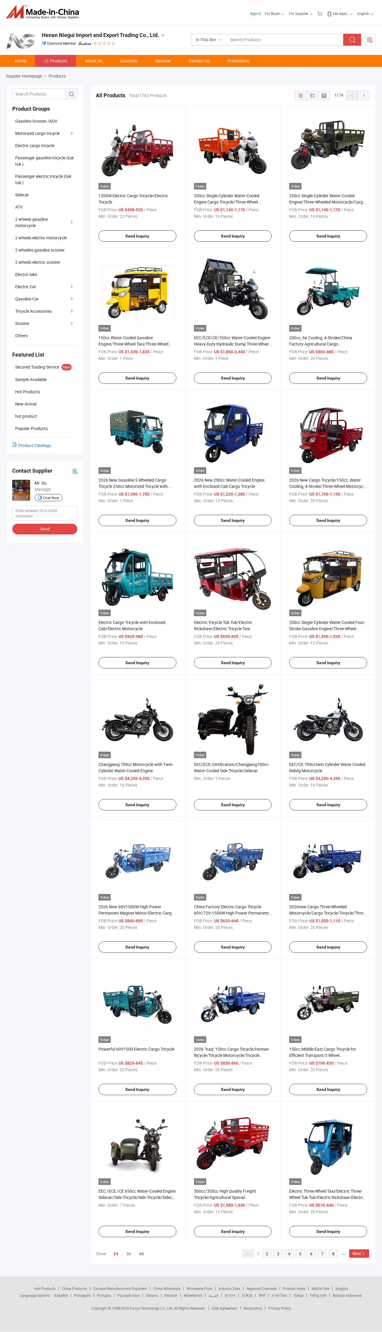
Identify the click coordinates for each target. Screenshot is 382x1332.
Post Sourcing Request (369, 40)
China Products (74, 1288)
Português (82, 1295)
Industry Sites (229, 1288)
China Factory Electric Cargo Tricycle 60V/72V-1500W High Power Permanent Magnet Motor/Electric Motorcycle (231, 913)
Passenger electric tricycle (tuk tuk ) (43, 179)
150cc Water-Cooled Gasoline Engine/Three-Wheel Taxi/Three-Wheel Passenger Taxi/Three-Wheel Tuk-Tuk (133, 344)
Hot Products (45, 1288)
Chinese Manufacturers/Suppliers (120, 1288)
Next (356, 1253)
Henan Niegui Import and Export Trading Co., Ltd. (100, 35)
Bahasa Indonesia (347, 1295)
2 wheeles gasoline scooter (40, 250)
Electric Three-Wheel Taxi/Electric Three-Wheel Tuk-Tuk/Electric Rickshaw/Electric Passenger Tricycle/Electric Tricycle (327, 1197)
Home (20, 61)
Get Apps (340, 13)
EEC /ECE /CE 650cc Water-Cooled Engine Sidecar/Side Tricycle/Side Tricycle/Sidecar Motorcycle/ (137, 1197)
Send (45, 529)
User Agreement (224, 1308)
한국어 (230, 1295)
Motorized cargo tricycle (37, 133)
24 (115, 1253)
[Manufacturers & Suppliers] (44, 12)
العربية (213, 1295)
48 (141, 1254)
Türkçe (298, 1295)
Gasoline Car (27, 299)
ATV (19, 207)
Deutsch (171, 1295)
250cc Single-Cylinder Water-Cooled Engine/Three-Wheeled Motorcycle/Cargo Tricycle (327, 202)
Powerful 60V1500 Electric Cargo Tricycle (136, 1049)
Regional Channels (262, 1288)
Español (61, 1295)
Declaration (253, 1308)
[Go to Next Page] (363, 95)
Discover (163, 61)
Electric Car (25, 286)
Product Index (294, 1288)
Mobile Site (320, 1288)
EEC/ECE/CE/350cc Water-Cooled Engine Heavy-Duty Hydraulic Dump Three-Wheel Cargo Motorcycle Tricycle (232, 344)
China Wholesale (166, 1288)
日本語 (247, 1295)
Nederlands (193, 1295)
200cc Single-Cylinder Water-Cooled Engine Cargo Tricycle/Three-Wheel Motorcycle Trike (226, 202)
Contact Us (199, 61)
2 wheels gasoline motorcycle (31, 222)
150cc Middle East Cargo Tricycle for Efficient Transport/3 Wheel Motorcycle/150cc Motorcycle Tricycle (324, 1055)
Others (21, 335)
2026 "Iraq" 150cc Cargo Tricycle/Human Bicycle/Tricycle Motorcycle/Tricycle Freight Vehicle (231, 1055)
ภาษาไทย (279, 1295)
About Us (93, 61)
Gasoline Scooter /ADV (36, 121)
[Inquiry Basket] (320, 13)
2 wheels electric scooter (37, 262)
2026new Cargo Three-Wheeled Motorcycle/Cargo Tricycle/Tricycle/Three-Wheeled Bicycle (327, 913)
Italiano (152, 1295)
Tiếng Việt (318, 1295)
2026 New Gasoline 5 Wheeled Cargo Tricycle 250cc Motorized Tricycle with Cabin (133, 486)
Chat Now (51, 497)
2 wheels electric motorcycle (41, 237)
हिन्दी (262, 1295)
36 (128, 1254)
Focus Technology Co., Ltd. (152, 1308)
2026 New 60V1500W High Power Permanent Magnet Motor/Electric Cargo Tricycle (136, 913)
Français (104, 1295)
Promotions (238, 61)
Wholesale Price (199, 1288)
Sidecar (22, 195)
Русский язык (128, 1295)
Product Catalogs (35, 445)
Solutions (128, 61)
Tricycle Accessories (33, 311)
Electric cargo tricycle (34, 145)
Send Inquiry (137, 236)
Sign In (255, 13)
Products (58, 61)
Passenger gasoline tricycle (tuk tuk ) (44, 161)
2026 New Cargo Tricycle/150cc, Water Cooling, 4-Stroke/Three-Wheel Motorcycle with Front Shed (327, 486)
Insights (341, 1288)
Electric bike (26, 274)
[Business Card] (75, 471)
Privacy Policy (279, 1308)
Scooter (22, 323)
